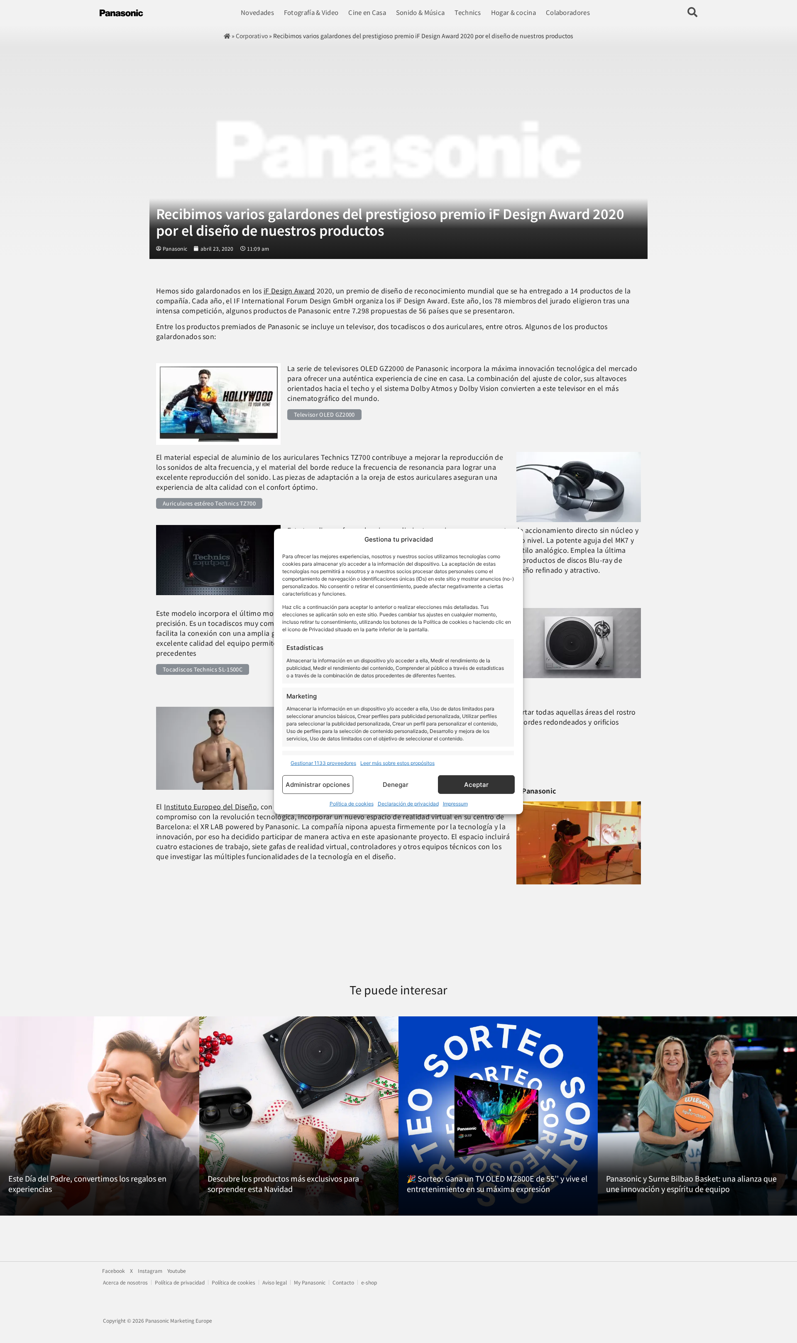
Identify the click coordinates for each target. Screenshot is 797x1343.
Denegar (395, 785)
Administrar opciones (318, 785)
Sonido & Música (420, 12)
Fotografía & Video (311, 12)
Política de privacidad (180, 1282)
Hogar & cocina (513, 12)
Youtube (176, 1270)
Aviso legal (274, 1282)
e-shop (369, 1282)
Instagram (150, 1270)
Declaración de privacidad (408, 804)
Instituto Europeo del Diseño (210, 806)
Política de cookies (352, 804)
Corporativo (251, 36)
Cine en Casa (367, 12)
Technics (468, 12)
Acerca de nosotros (125, 1282)
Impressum (455, 804)
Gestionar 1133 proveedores (323, 763)
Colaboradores (568, 12)
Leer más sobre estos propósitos (397, 763)
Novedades (257, 12)
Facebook (113, 1270)
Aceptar (476, 785)
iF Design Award (289, 290)
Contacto (343, 1282)
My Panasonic (309, 1282)
